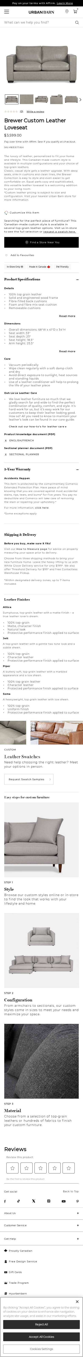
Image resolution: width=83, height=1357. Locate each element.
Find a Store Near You (45, 242)
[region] (41, 1327)
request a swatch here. (59, 231)
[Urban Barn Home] (41, 12)
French (28, 440)
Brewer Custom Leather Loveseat (35, 124)
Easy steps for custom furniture (27, 797)
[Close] (77, 1301)
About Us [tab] (10, 1213)
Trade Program (19, 1282)
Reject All (41, 1324)
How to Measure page (31, 549)
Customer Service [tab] (15, 1225)
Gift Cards (15, 1272)
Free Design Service (23, 1261)
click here (42, 507)
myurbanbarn (18, 1293)
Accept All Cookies (41, 1336)
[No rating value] (12, 111)
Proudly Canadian (21, 1250)
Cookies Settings (41, 1349)
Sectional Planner (24, 454)
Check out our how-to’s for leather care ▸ (38, 426)
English (15, 440)
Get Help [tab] (10, 1238)
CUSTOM (10, 749)
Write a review (35, 111)
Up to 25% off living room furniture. (42, 3)
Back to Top (71, 1191)
